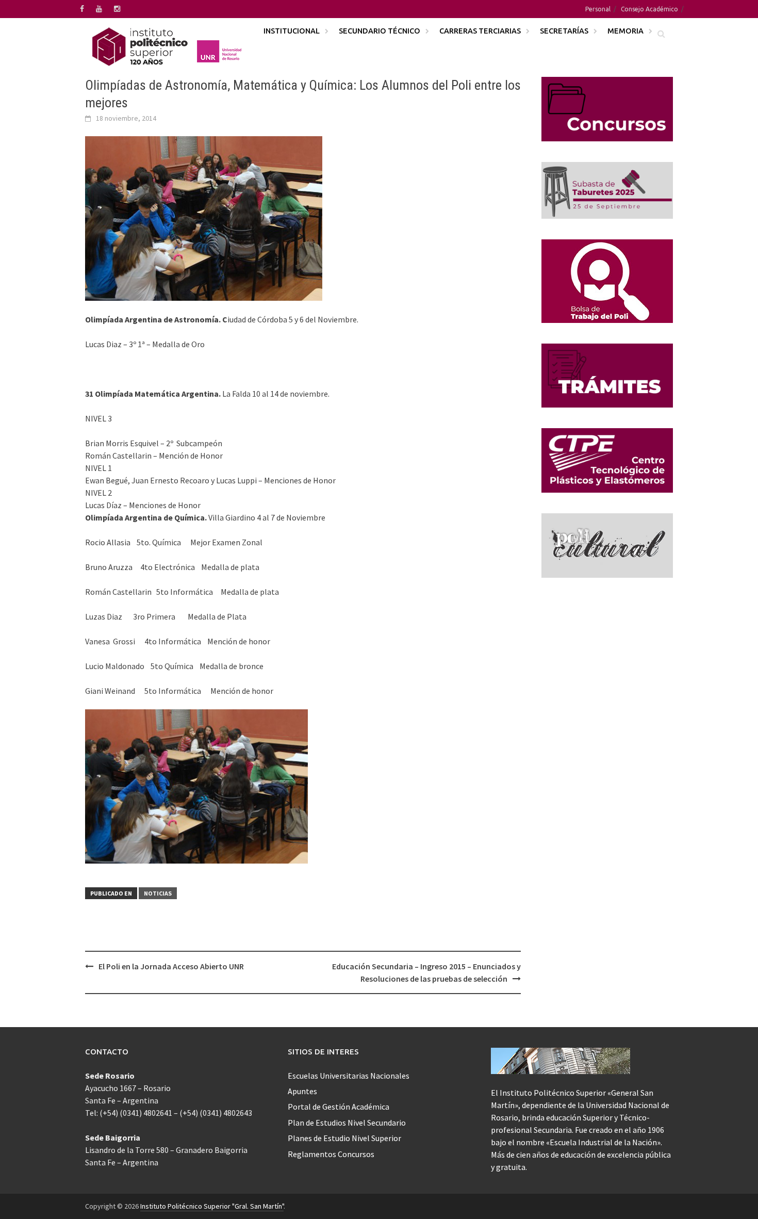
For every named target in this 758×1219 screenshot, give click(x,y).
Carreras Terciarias (480, 30)
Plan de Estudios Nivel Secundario (347, 1122)
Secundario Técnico (379, 30)
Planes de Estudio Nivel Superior (344, 1138)
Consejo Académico (649, 9)
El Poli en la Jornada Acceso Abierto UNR (171, 966)
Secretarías (564, 30)
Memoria (625, 30)
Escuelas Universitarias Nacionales (348, 1075)
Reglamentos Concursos (331, 1154)
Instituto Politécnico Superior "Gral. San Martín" (212, 1206)
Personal (598, 9)
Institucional (291, 30)
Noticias (158, 893)
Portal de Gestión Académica (338, 1106)
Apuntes (302, 1091)
